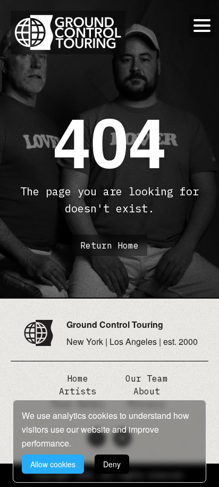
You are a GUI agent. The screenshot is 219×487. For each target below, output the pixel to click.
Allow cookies (52, 464)
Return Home (109, 245)
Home (77, 378)
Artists (77, 391)
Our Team (146, 378)
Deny (112, 464)
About (146, 391)
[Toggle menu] (201, 25)
